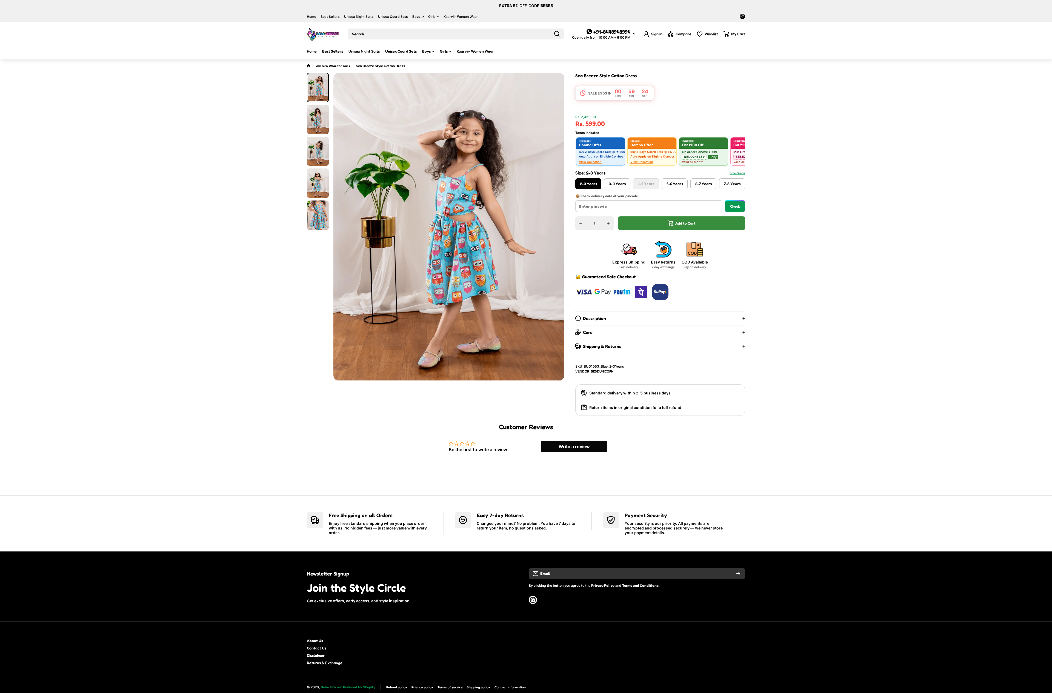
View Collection (590, 162)
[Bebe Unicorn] (323, 34)
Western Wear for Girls (333, 66)
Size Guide (737, 173)
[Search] (557, 33)
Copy (713, 157)
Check (735, 206)
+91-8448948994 (611, 31)
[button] (734, 34)
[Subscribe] (738, 573)
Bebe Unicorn (602, 371)
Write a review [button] (574, 446)
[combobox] (456, 33)
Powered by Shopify (359, 687)
